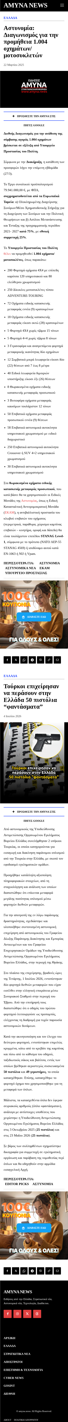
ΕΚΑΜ (9, 512)
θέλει (7, 253)
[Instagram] (17, 1314)
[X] (15, 660)
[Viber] (40, 660)
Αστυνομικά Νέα (20, 568)
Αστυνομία (49, 563)
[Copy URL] (49, 660)
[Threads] (37, 1314)
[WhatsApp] (24, 660)
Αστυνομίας (29, 500)
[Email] (57, 660)
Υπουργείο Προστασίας (26, 573)
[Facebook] (7, 660)
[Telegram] (32, 660)
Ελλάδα (10, 18)
